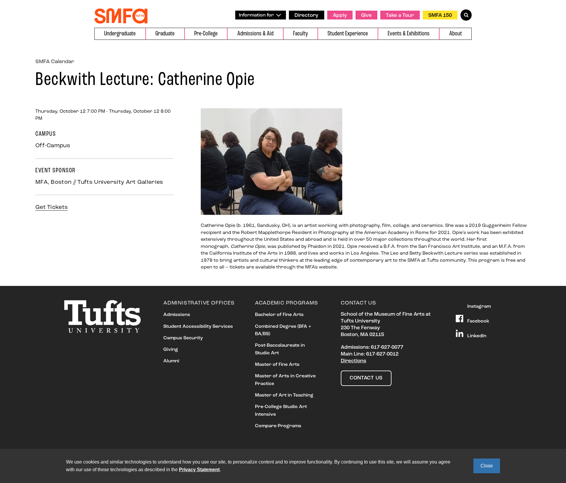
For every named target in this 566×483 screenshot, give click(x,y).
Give (366, 15)
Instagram (478, 306)
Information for (257, 15)
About (455, 33)
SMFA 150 (440, 15)
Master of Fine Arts (277, 364)
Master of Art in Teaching (284, 395)
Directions (353, 361)
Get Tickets (51, 207)
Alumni (171, 361)
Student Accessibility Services (198, 326)
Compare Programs (278, 426)
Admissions (176, 314)
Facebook (477, 321)
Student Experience (348, 33)
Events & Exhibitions (409, 33)
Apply (340, 15)
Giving (170, 349)
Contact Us (366, 378)
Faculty (300, 33)
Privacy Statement (199, 469)
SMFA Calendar (54, 62)
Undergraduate (120, 33)
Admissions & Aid (255, 33)
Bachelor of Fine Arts (279, 314)
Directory (306, 15)
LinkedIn (476, 335)
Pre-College (206, 33)
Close (487, 465)
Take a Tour (400, 15)
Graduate (165, 33)
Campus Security (183, 338)
